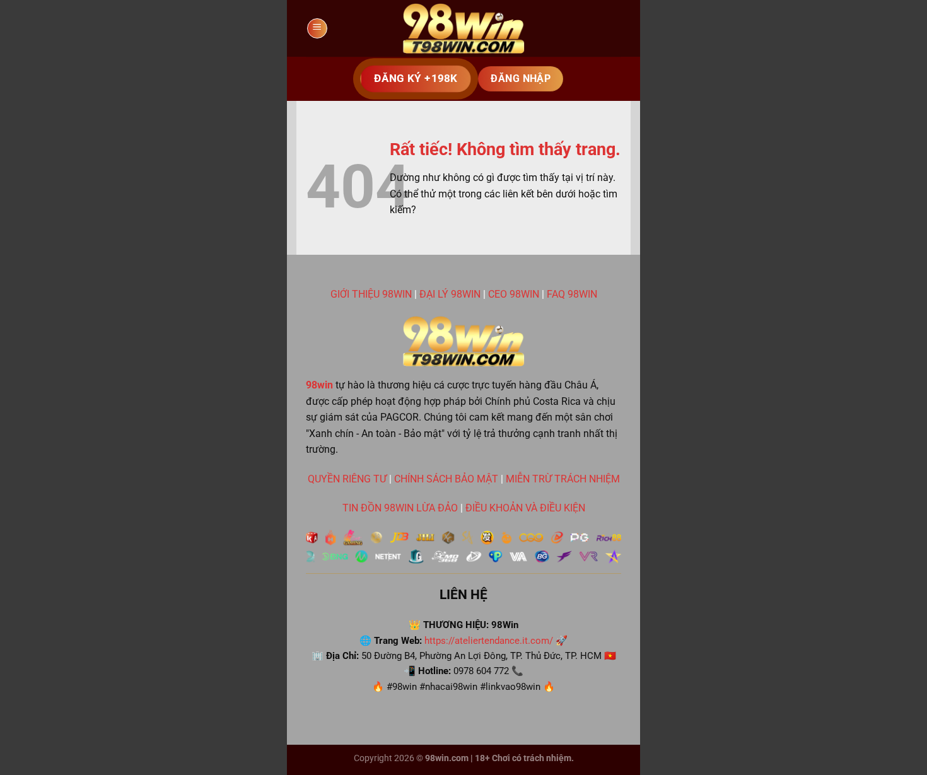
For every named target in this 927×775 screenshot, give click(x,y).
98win (319, 385)
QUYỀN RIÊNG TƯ (347, 479)
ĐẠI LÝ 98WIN (450, 294)
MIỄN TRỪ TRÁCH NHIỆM (563, 479)
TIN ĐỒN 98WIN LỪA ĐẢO (400, 508)
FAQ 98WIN (572, 294)
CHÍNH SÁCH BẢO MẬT (446, 479)
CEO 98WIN (513, 294)
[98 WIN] (463, 28)
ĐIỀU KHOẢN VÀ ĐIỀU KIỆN (525, 508)
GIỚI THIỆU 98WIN (371, 294)
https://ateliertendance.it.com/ (488, 640)
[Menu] (317, 28)
